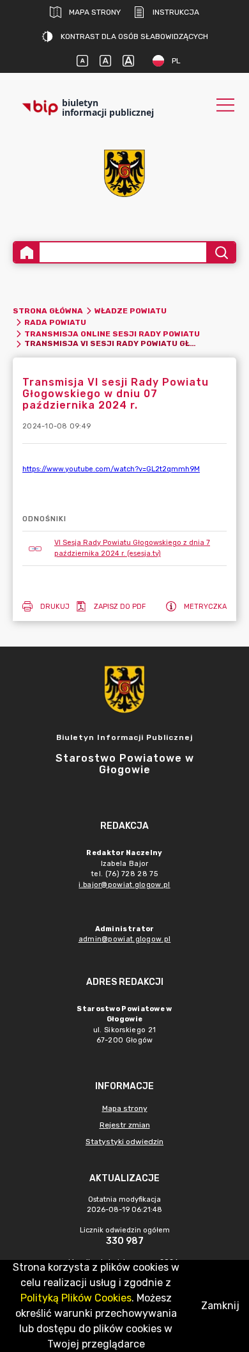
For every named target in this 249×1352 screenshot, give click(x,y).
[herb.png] (124, 173)
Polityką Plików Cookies (76, 1298)
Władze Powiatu (130, 310)
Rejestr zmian (125, 1124)
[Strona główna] (27, 252)
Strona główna (48, 310)
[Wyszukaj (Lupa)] (220, 252)
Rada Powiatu (55, 322)
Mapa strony (95, 12)
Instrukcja (176, 12)
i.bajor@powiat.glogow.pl (124, 885)
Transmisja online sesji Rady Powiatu (112, 333)
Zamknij (220, 1306)
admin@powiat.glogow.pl (125, 939)
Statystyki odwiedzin (124, 1141)
